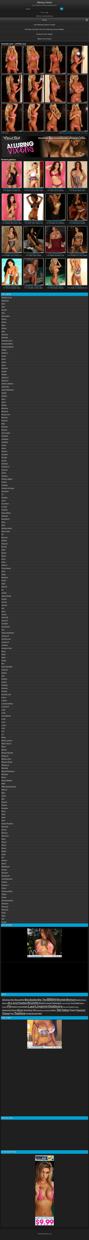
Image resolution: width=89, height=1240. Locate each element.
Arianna (5, 368)
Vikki (3, 916)
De (3, 534)
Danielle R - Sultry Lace (11, 253)
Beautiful (7, 223)
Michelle (5, 768)
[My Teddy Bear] (55, 239)
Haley (4, 574)
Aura (3, 399)
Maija (4, 737)
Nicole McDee (7, 780)
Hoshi (4, 580)
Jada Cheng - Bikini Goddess (33, 221)
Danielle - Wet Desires (12, 286)
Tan (82, 133)
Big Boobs (52, 223)
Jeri (3, 630)
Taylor (4, 888)
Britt (3, 423)
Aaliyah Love (7, 297)
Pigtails (71, 1007)
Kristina (5, 685)
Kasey (4, 660)
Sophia (4, 860)
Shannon (5, 836)
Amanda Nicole (7, 347)
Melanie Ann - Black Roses (11, 189)
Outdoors (61, 287)
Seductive (61, 223)
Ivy (3, 590)
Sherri (4, 845)
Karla (4, 654)
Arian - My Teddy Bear (55, 253)
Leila (3, 713)
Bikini (12, 223)
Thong (86, 133)
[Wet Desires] (12, 271)
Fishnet (4, 1007)
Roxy (4, 811)
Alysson (5, 334)
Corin (4, 500)
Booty (78, 1000)
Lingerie (15, 190)
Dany (4, 522)
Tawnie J (5, 885)
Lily (3, 731)
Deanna (5, 537)
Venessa (5, 906)
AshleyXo (5, 387)
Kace (3, 651)
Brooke (4, 430)
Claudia (5, 497)
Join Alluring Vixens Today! (44, 25)
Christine (5, 491)
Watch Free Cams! (44, 39)
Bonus (79, 190)
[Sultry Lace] (12, 239)
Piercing (65, 1007)
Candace (5, 439)
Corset (63, 1003)
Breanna (5, 411)
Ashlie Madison (8, 390)
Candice (5, 442)
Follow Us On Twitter (44, 34)
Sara (3, 820)
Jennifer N (6, 627)
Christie (5, 485)
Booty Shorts (76, 223)
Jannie (4, 602)
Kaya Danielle (7, 666)
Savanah (5, 826)
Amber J (5, 353)
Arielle (4, 371)
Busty (30, 255)
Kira (3, 676)
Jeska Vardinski (8, 633)
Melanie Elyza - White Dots (11, 221)
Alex (3, 313)
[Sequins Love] (34, 239)
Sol (3, 857)
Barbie (4, 405)
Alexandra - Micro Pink (55, 286)
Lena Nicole (6, 716)
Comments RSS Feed (47, 16)
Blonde (8, 190)
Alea (3, 307)
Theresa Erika (7, 891)
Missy (4, 777)
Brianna (5, 417)
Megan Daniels (7, 753)
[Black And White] (77, 207)
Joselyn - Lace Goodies (77, 253)
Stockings (40, 1010)
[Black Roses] (12, 174)
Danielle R (6, 519)
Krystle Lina (6, 694)
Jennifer (5, 623)
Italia (3, 583)
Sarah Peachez (7, 823)
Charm (4, 460)
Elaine (4, 553)
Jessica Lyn (6, 639)
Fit (12, 190)
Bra (57, 223)
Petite (33, 223)
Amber (4, 350)
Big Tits (56, 190)
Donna (4, 546)
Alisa (3, 325)
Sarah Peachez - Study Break (33, 189)
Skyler (4, 851)
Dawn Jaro (6, 531)
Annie (4, 362)
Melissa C (5, 765)
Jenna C (5, 620)
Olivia (4, 796)
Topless (37, 223)
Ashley (4, 374)
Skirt (37, 190)
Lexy (3, 722)
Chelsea (5, 463)
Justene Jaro (7, 648)
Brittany (5, 427)
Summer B (6, 876)
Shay (3, 839)
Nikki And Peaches (9, 786)
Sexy (13, 1010)
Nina (3, 793)
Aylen (4, 402)
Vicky (4, 912)
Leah (3, 710)
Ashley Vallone (7, 383)
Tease (41, 190)
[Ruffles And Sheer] (34, 271)
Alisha (4, 328)
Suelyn (4, 870)
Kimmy (4, 673)
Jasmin (4, 605)
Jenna (4, 614)
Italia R (4, 586)
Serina (4, 829)
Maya (4, 746)
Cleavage (13, 287)
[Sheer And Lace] (77, 174)
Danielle (5, 516)
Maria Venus (6, 743)
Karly (4, 657)
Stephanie (6, 866)
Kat (3, 663)
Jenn (3, 611)
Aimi (3, 303)
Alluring (52, 255)
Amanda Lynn (7, 340)
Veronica (5, 909)
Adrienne (5, 300)
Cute (62, 255)
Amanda (5, 337)
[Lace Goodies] (77, 239)
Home (44, 20)
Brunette (82, 223)
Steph (4, 863)
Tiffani (4, 894)
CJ (3, 494)
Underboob (32, 1013)
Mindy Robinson (8, 771)
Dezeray (5, 543)
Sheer (18, 287)
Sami (3, 817)
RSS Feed (38, 16)
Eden (4, 550)
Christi (4, 482)
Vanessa (5, 903)
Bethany (5, 408)
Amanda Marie (7, 343)
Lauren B (5, 706)
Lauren (4, 700)
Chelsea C (6, 466)
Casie (4, 448)
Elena (4, 556)
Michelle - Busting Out (55, 189)
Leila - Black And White (77, 221)
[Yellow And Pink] (55, 207)
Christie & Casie (8, 488)
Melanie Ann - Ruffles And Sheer (33, 287)
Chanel (4, 451)
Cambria (5, 436)
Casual (48, 1003)
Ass (28, 190)
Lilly (3, 728)
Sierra (4, 848)
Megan (4, 750)
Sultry (15, 223)
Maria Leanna (7, 740)
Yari (3, 919)
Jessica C (5, 636)
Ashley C (5, 377)
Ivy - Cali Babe (77, 286)
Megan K (5, 756)
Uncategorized (7, 900)
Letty (4, 719)
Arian (4, 365)
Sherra (4, 842)
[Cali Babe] (77, 271)
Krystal (4, 691)
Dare (3, 525)
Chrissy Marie (7, 479)
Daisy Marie (6, 513)
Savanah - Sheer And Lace (77, 189)
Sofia (4, 854)
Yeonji (4, 922)
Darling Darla (7, 528)
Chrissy (5, 476)
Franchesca (6, 568)
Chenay (5, 470)
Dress (81, 1003)
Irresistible (77, 133)
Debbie (4, 540)
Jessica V (5, 642)
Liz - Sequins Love (33, 253)
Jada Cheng (6, 596)
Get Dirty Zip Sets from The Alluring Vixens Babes (44, 29)
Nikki (3, 783)
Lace (83, 190)
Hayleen (5, 577)
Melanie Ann (6, 759)
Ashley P (5, 380)
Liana (4, 725)
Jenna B (5, 617)
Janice (4, 599)
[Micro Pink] (55, 271)
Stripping (47, 1010)
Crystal (4, 507)
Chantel (5, 454)
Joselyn (5, 645)
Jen (3, 608)
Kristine (5, 688)
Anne (4, 359)
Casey (4, 445)
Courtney (5, 503)
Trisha (4, 897)
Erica (3, 559)
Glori (3, 571)
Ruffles (76, 1007)
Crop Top (33, 190)
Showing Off (80, 287)
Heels (34, 255)
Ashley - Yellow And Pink (55, 221)
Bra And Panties (68, 133)
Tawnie (4, 882)
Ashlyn (4, 396)
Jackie (4, 593)
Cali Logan (6, 433)
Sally (3, 814)
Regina (4, 802)
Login (47, 12)
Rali (3, 799)
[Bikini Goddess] (34, 207)
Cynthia (5, 510)
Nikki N (4, 789)
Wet (41, 223)
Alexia (4, 319)
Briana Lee (6, 414)
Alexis (4, 322)
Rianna (4, 805)
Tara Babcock (7, 879)
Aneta (4, 356)
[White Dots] (12, 207)
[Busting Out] (55, 174)
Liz (3, 734)
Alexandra (6, 316)
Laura (4, 697)
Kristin (4, 682)
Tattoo (20, 223)
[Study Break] (34, 174)
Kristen (4, 679)
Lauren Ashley (7, 703)
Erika (3, 562)
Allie (3, 331)
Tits (12, 1013)
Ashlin (4, 393)
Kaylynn (5, 669)
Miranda (5, 774)
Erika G (4, 565)
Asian (52, 190)
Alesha (4, 310)
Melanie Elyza (7, 762)
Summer (5, 873)
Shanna (5, 833)
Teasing (80, 1010)
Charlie (4, 457)
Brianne (5, 420)
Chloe (4, 473)
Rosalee (5, 808)
